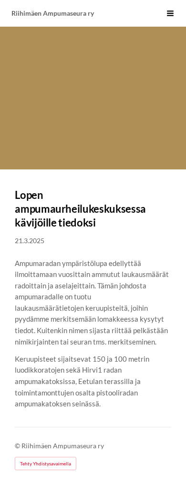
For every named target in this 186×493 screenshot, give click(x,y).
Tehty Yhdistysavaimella (45, 463)
